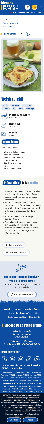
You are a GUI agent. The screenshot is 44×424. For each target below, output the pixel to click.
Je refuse (14, 420)
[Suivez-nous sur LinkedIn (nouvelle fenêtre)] (12, 359)
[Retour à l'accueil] (7, 3)
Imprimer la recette (17, 253)
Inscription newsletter (23, 294)
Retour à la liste (15, 245)
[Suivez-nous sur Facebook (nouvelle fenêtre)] (4, 359)
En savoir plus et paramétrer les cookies (22, 414)
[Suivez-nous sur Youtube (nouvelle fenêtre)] (20, 359)
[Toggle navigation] (41, 8)
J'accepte (30, 420)
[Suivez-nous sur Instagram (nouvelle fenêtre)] (29, 359)
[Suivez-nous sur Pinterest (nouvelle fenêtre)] (37, 359)
